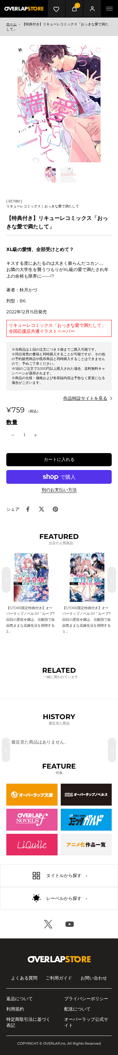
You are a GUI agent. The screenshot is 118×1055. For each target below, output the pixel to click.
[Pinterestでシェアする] (55, 509)
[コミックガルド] (86, 820)
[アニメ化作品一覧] (86, 845)
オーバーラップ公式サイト (86, 1022)
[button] (59, 459)
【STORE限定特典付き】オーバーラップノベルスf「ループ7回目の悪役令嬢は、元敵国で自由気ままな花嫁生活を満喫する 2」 (30, 620)
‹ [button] (6, 750)
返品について (19, 998)
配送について (77, 1008)
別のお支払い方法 (59, 490)
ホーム (11, 24)
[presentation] (6, 580)
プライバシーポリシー (86, 998)
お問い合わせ (94, 977)
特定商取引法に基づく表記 (28, 1022)
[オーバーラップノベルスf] (32, 820)
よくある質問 (24, 977)
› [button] (112, 750)
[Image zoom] (59, 103)
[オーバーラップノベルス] (86, 795)
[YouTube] (70, 924)
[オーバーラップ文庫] (32, 795)
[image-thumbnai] (50, 174)
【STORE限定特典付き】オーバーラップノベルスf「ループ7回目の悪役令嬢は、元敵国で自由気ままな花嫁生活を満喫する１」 (86, 620)
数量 (12, 422)
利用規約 (15, 1008)
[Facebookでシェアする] (28, 509)
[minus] (13, 435)
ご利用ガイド (59, 977)
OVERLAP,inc (54, 1043)
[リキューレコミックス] (32, 845)
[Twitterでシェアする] (41, 509)
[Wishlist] (56, 8)
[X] (48, 924)
